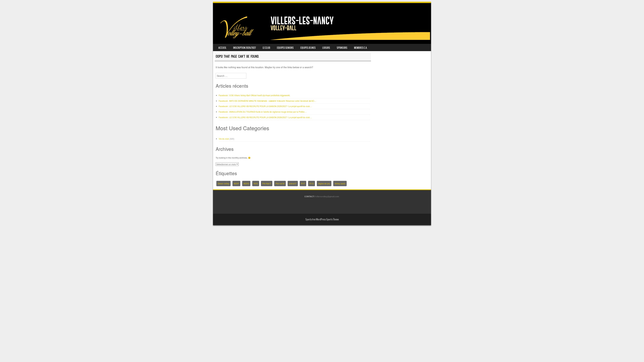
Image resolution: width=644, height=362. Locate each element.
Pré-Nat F (266, 183)
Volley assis (340, 183)
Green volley (223, 183)
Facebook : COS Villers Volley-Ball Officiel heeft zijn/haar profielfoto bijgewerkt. (254, 95)
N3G (256, 183)
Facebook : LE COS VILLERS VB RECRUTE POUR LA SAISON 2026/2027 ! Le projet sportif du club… (265, 106)
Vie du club (224, 138)
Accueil (222, 48)
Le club (266, 48)
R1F (303, 183)
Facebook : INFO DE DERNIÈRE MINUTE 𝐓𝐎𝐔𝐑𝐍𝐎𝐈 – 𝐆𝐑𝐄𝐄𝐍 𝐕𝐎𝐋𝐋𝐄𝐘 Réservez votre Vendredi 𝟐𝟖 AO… (267, 100)
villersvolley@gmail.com (327, 196)
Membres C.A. (360, 48)
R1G (311, 183)
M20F (236, 183)
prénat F (293, 183)
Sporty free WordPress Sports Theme (322, 219)
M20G (246, 183)
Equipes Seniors (285, 48)
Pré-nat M (280, 183)
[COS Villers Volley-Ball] (322, 39)
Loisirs (326, 48)
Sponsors (342, 48)
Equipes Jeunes (308, 48)
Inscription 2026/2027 (244, 48)
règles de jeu (324, 183)
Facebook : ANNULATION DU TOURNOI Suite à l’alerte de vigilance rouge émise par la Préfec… (263, 111)
